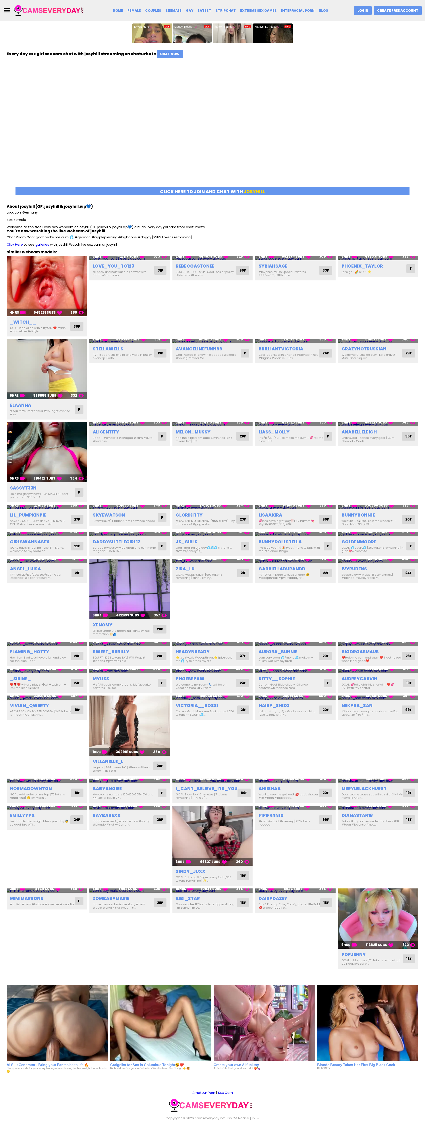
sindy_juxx (190, 871)
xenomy (102, 625)
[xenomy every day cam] (129, 589)
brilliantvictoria (281, 349)
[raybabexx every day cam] (129, 808)
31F (160, 270)
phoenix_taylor (362, 266)
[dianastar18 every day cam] (378, 808)
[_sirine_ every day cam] (47, 671)
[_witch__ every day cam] (47, 286)
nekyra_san (357, 705)
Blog (323, 10)
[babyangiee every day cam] (129, 781)
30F (76, 326)
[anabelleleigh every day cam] (378, 424)
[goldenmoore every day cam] (378, 534)
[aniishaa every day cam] (295, 781)
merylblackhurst (364, 788)
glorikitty (189, 515)
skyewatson (109, 515)
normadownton (31, 788)
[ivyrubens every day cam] (378, 561)
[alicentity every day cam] (129, 424)
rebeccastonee (195, 266)
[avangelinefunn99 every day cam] (212, 341)
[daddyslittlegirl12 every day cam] (129, 534)
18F (77, 793)
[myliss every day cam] (129, 671)
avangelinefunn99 (199, 349)
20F (408, 519)
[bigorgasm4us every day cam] (378, 644)
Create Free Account (397, 10)
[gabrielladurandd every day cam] (295, 561)
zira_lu (185, 569)
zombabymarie (111, 898)
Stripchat (226, 10)
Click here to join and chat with (212, 191)
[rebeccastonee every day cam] (212, 258)
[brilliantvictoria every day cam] (295, 341)
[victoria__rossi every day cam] (212, 698)
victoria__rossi (197, 705)
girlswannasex (30, 542)
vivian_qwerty (29, 705)
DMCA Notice (238, 1118)
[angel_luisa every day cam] (47, 561)
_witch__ (23, 322)
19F (160, 353)
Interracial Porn (298, 10)
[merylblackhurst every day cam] (378, 781)
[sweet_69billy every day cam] (129, 644)
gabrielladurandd (282, 569)
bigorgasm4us (360, 652)
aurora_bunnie (278, 652)
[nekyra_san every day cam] (378, 698)
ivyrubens (354, 569)
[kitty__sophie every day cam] (295, 671)
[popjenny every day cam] (378, 918)
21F (77, 573)
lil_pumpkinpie (28, 515)
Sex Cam (225, 1092)
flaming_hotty (29, 652)
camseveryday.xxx (210, 1118)
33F (326, 270)
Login (362, 10)
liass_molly (274, 432)
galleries (42, 244)
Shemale (174, 10)
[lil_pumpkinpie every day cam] (47, 507)
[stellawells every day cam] (129, 341)
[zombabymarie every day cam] (129, 890)
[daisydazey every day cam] (295, 890)
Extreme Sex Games (258, 10)
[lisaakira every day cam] (295, 507)
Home (118, 10)
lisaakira (270, 515)
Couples (153, 10)
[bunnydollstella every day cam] (295, 534)
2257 (256, 1118)
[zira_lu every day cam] (212, 561)
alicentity (106, 432)
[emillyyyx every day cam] (47, 808)
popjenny (354, 954)
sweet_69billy (111, 652)
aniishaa (270, 788)
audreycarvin (359, 679)
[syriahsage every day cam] (295, 258)
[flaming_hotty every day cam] (47, 644)
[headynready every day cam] (212, 644)
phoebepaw (190, 679)
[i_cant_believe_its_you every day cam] (212, 781)
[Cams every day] (50, 10)
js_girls (186, 542)
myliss (101, 679)
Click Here (15, 244)
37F (243, 656)
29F (409, 353)
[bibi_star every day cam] (212, 890)
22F (77, 546)
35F (408, 436)
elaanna (20, 405)
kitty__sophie (277, 679)
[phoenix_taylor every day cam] (378, 258)
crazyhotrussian (364, 349)
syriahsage (273, 266)
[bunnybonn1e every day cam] (378, 507)
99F (243, 270)
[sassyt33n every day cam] (47, 452)
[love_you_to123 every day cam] (129, 258)
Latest (204, 10)
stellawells (108, 349)
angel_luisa (25, 569)
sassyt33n (23, 488)
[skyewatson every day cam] (129, 507)
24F (326, 353)
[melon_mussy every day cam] (212, 424)
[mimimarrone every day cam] (47, 890)
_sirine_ (20, 679)
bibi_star (188, 898)
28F (243, 436)
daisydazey (273, 898)
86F (244, 793)
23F (243, 519)
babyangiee (107, 788)
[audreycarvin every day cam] (378, 671)
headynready (193, 652)
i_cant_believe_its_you (207, 788)
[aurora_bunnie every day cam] (295, 644)
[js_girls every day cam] (212, 534)
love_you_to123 (113, 266)
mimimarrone (26, 898)
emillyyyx (22, 815)
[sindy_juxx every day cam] (212, 836)
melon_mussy (193, 432)
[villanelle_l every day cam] (129, 726)
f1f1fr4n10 (271, 815)
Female (134, 10)
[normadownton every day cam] (47, 781)
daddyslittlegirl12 (116, 542)
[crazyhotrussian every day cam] (378, 341)
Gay (189, 10)
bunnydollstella (280, 542)
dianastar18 (357, 815)
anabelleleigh (359, 432)
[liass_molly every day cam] (295, 424)
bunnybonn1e (358, 515)
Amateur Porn (203, 1092)
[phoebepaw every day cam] (212, 671)
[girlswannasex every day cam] (47, 534)
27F (77, 519)
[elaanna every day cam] (47, 369)
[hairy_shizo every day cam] (295, 698)
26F (160, 902)
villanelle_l (108, 761)
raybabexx (107, 815)
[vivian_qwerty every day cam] (47, 698)
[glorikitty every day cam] (212, 507)
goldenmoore (359, 542)
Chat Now (170, 54)
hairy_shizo (274, 705)
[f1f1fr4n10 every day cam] (295, 808)
